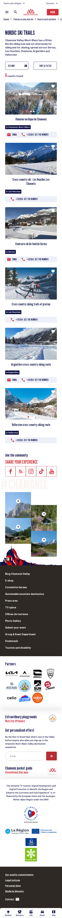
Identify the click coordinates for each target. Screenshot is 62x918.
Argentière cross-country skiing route (31, 364)
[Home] (31, 12)
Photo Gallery (13, 621)
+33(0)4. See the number (37, 134)
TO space (10, 607)
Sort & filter (45, 66)
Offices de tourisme (16, 614)
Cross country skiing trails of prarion (31, 304)
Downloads (11, 641)
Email (14, 134)
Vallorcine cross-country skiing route (31, 425)
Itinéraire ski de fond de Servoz (31, 244)
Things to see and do (23, 19)
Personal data (13, 885)
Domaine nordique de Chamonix (31, 119)
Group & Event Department (20, 634)
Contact (9, 899)
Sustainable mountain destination (24, 594)
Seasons (50, 3)
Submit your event (15, 627)
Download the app (16, 772)
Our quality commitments (19, 874)
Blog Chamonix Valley (17, 574)
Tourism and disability (18, 647)
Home (6, 19)
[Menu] (6, 12)
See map (11, 66)
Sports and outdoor (46, 19)
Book (52, 12)
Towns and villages (12, 3)
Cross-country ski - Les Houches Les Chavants (31, 181)
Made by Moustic (14, 891)
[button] (28, 111)
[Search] (15, 12)
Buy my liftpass (15, 721)
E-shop (9, 580)
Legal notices (12, 880)
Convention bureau (16, 587)
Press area (11, 600)
